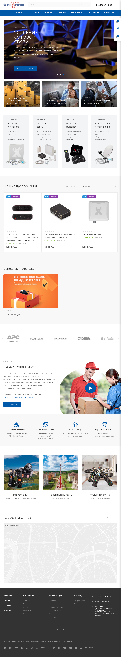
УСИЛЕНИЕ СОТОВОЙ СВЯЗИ (26, 37)
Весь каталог (112, 186)
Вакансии (27, 614)
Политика (53, 617)
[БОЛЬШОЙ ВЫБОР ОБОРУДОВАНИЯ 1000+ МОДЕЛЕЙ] (22, 94)
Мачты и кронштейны (60, 495)
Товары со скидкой (12, 315)
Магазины (53, 601)
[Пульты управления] (99, 472)
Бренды (8, 610)
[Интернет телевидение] (75, 154)
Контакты (27, 610)
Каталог (8, 596)
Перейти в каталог (25, 68)
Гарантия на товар (56, 610)
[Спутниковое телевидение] (104, 154)
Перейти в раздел (110, 518)
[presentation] (3, 338)
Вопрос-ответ (79, 601)
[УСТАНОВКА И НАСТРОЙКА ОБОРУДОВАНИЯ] (99, 94)
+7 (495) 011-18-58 (103, 5)
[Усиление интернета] (16, 154)
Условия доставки (56, 607)
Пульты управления (100, 495)
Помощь (78, 596)
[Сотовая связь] (45, 154)
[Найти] (88, 4)
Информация (56, 596)
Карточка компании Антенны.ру (18, 397)
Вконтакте (57, 629)
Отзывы (26, 607)
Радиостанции (21, 495)
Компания (28, 596)
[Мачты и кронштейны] (60, 472)
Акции (7, 601)
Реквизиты (27, 604)
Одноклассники (63, 629)
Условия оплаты (55, 604)
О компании (28, 601)
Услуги (7, 605)
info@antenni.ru (102, 601)
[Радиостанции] (21, 472)
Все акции (113, 269)
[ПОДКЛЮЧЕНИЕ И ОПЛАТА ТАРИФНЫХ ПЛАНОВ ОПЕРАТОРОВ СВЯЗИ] (60, 94)
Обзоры (77, 604)
